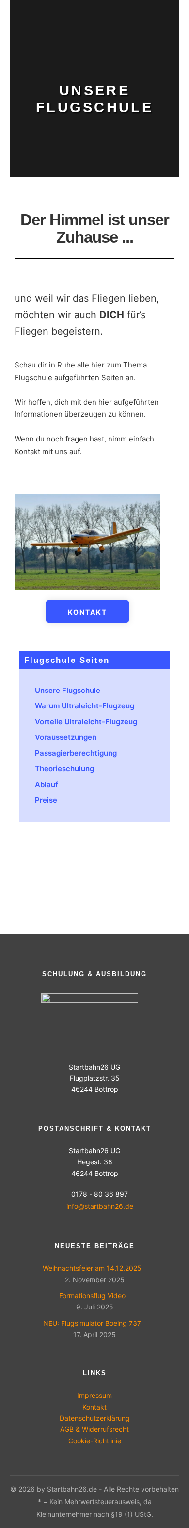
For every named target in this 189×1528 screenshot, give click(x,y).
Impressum (94, 1395)
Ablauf (46, 784)
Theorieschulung (64, 768)
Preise (46, 800)
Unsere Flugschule (67, 690)
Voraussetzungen (65, 737)
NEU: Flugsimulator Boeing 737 (92, 1323)
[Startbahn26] (39, 22)
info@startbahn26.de (99, 1206)
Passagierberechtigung (76, 753)
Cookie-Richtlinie (94, 1441)
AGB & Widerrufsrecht (94, 1429)
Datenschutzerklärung (95, 1418)
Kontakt (94, 1407)
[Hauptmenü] (170, 22)
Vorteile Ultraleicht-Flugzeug (86, 721)
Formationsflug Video (92, 1296)
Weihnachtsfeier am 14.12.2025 (92, 1268)
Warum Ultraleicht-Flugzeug (84, 705)
